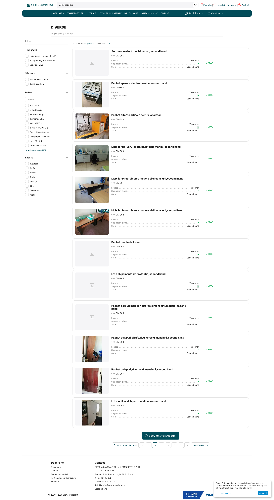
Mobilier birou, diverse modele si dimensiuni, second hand (147, 178)
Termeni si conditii (59, 474)
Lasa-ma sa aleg (223, 493)
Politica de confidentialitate (63, 478)
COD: (113, 56)
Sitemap (55, 481)
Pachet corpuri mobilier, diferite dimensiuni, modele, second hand (148, 307)
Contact (54, 470)
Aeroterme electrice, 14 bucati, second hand (139, 51)
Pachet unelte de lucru (125, 242)
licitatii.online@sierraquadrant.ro (110, 485)
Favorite (207, 5)
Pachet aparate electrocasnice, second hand (139, 83)
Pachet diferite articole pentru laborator (136, 114)
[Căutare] (195, 5)
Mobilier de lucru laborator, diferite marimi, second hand (146, 146)
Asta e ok (263, 493)
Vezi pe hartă (101, 489)
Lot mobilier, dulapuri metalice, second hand (138, 401)
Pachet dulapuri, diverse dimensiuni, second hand (142, 369)
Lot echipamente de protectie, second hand (138, 274)
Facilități (246, 5)
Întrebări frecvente (227, 5)
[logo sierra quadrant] (39, 5)
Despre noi (56, 467)
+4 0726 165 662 (103, 478)
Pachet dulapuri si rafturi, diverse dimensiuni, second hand (147, 337)
